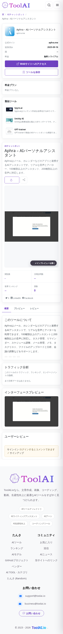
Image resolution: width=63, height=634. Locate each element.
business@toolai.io (35, 603)
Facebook (28, 298)
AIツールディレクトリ (32, 509)
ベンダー (17, 566)
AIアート (48, 516)
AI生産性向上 (19, 523)
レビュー (34, 308)
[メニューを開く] (57, 5)
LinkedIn (17, 298)
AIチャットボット (16, 14)
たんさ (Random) (16, 578)
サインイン (13, 449)
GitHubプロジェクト (16, 560)
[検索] (49, 5)
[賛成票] (12, 180)
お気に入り (46, 542)
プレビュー (19, 308)
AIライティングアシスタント (24, 516)
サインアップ (17, 453)
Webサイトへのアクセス (33, 63)
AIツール (17, 542)
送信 (46, 548)
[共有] (23, 180)
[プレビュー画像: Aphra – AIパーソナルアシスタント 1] (31, 411)
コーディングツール (41, 523)
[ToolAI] (16, 5)
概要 (6, 308)
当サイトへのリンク (46, 560)
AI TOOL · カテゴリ (17, 572)
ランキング (16, 548)
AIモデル (17, 554)
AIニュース (46, 554)
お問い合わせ (33, 613)
